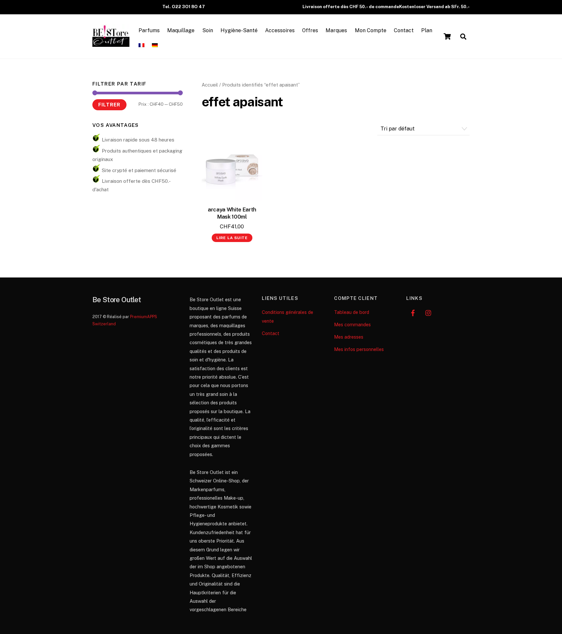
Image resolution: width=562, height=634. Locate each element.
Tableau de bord (351, 312)
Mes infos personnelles (359, 349)
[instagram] (428, 312)
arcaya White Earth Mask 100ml (232, 213)
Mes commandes (352, 324)
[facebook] (412, 312)
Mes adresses (348, 337)
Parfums (149, 30)
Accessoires (280, 30)
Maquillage (180, 30)
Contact (404, 30)
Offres (310, 30)
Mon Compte (370, 30)
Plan (426, 30)
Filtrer (109, 104)
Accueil (210, 85)
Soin (207, 30)
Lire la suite (232, 238)
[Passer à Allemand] (155, 45)
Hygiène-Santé (239, 30)
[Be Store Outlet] (110, 43)
